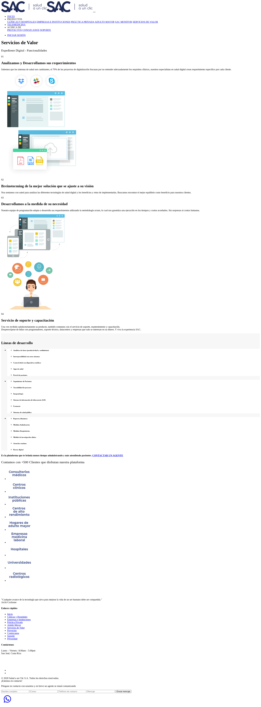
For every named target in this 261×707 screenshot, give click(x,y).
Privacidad (12, 638)
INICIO (11, 16)
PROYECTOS (14, 30)
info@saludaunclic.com (14, 665)
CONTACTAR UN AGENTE (107, 455)
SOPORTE (45, 30)
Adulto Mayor (14, 625)
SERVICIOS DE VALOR (145, 22)
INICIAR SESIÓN (16, 35)
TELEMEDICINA (16, 24)
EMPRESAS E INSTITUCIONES (53, 22)
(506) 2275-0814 (11, 659)
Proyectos (12, 630)
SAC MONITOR (123, 22)
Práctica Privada (15, 622)
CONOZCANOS (30, 30)
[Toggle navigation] (94, 12)
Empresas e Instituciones (19, 619)
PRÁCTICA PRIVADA (82, 22)
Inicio (10, 614)
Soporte (11, 636)
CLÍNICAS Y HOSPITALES (21, 22)
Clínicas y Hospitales (17, 617)
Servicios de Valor (16, 627)
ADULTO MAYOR (104, 22)
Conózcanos (13, 633)
